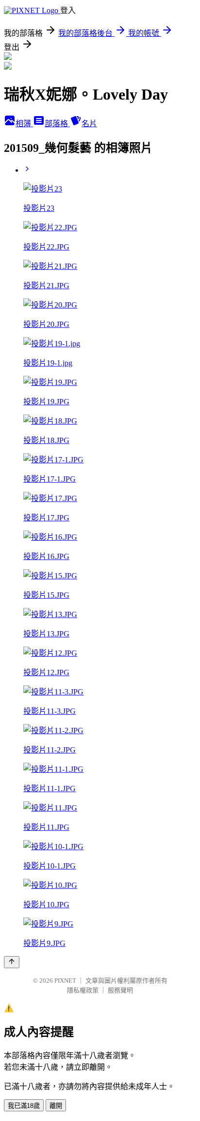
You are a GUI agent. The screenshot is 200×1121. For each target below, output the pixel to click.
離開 (56, 1105)
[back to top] (11, 962)
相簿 (24, 123)
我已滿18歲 (24, 1105)
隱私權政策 (83, 990)
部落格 (57, 123)
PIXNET (65, 980)
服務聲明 (120, 990)
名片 (89, 123)
